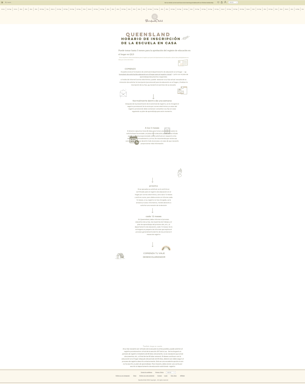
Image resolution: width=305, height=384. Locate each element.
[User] (225, 2)
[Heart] (218, 2)
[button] (233, 2)
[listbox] (233, 2)
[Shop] (221, 2)
